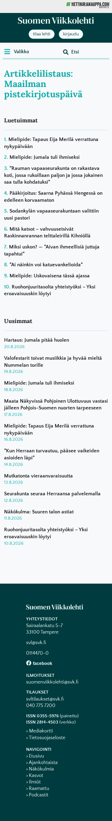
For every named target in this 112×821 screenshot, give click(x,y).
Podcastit (38, 795)
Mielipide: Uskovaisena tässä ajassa (50, 276)
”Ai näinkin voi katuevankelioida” (46, 265)
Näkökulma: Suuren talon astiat (39, 512)
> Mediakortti (39, 731)
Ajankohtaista (43, 762)
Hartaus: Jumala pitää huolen (36, 340)
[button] (17, 51)
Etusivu (36, 756)
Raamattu (39, 788)
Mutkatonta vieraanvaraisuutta (38, 476)
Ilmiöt (35, 782)
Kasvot (36, 775)
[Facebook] (28, 662)
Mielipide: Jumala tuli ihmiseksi (45, 157)
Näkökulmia (41, 769)
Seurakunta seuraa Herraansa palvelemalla (52, 494)
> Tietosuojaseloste (45, 738)
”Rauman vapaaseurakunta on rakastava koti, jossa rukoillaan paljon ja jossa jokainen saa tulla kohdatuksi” (53, 175)
